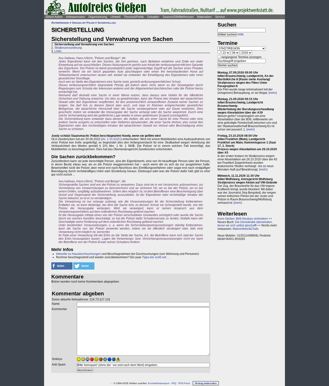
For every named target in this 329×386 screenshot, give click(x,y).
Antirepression (75, 17)
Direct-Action (54, 17)
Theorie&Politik (134, 17)
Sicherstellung (107, 22)
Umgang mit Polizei (83, 22)
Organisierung (97, 17)
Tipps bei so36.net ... (155, 257)
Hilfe (241, 34)
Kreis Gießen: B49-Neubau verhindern (242, 218)
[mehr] (273, 93)
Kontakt (152, 383)
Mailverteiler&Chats (245, 228)
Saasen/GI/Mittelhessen (178, 17)
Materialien (204, 17)
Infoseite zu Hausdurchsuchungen (78, 254)
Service (220, 17)
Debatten (153, 17)
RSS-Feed (184, 383)
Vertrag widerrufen (206, 383)
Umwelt (115, 17)
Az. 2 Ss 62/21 (111, 139)
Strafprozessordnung (68, 47)
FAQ (173, 383)
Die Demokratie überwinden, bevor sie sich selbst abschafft (245, 223)
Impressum (163, 383)
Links (57, 51)
